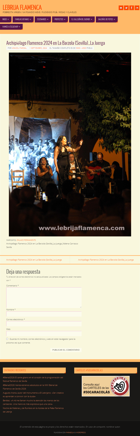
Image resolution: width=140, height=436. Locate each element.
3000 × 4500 (81, 48)
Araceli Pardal (19, 48)
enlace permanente (26, 240)
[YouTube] (121, 7)
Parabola (70, 432)
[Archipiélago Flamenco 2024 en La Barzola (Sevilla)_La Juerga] (70, 144)
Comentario (12, 285)
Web (8, 329)
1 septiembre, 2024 (38, 48)
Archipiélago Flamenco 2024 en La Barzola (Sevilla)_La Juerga (34, 259)
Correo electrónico (15, 319)
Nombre (11, 309)
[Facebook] (131, 7)
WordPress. (81, 432)
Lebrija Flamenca (22, 7)
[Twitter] (126, 7)
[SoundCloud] (137, 7)
